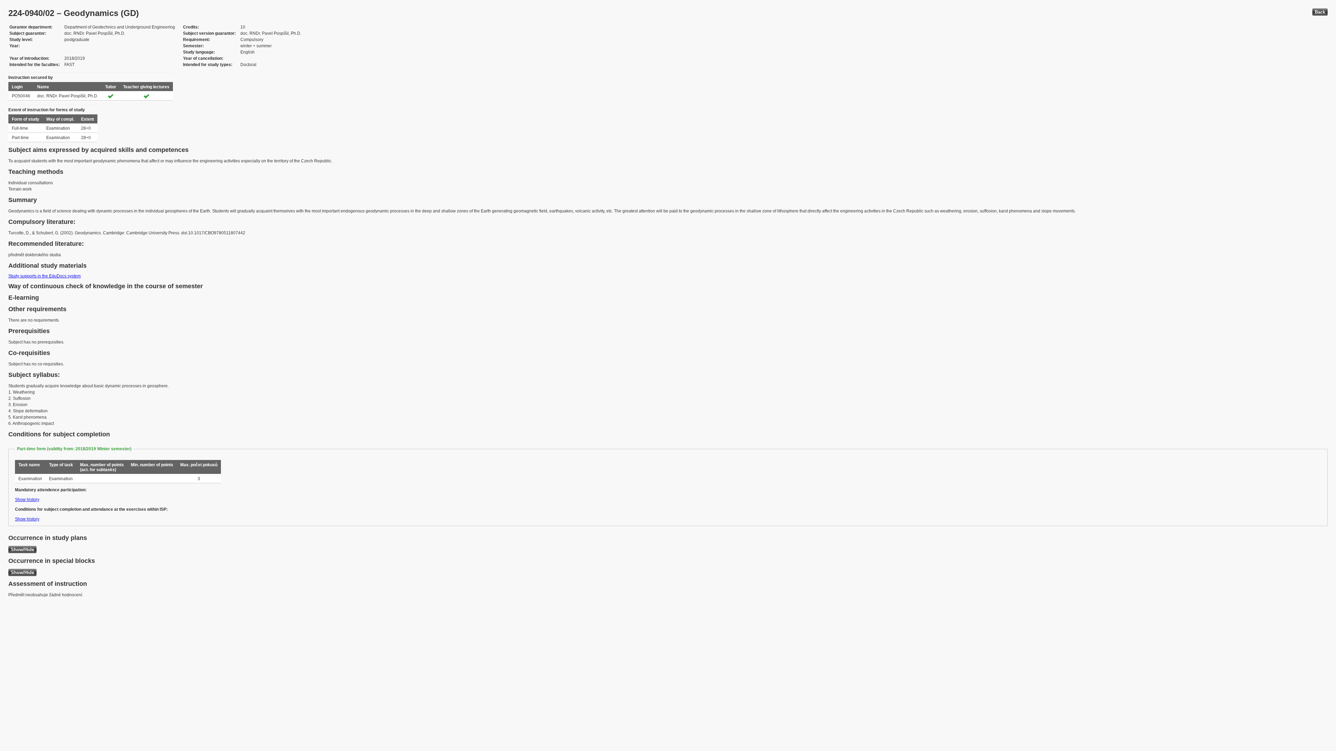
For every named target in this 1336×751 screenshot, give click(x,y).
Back (1320, 12)
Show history (27, 499)
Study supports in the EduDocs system (44, 276)
